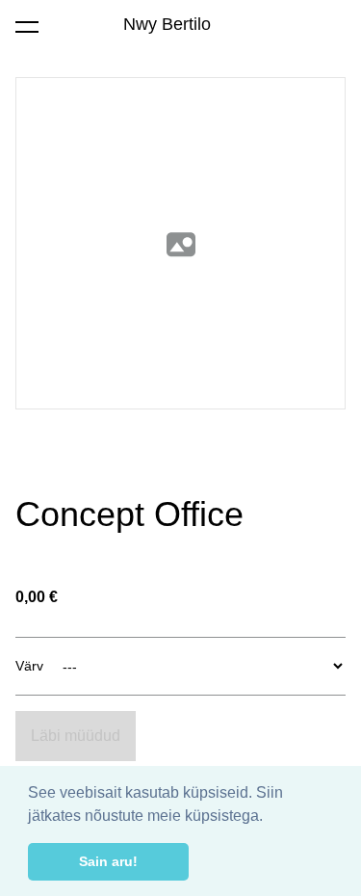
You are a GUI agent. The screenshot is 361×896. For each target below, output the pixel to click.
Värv (29, 665)
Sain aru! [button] (108, 861)
